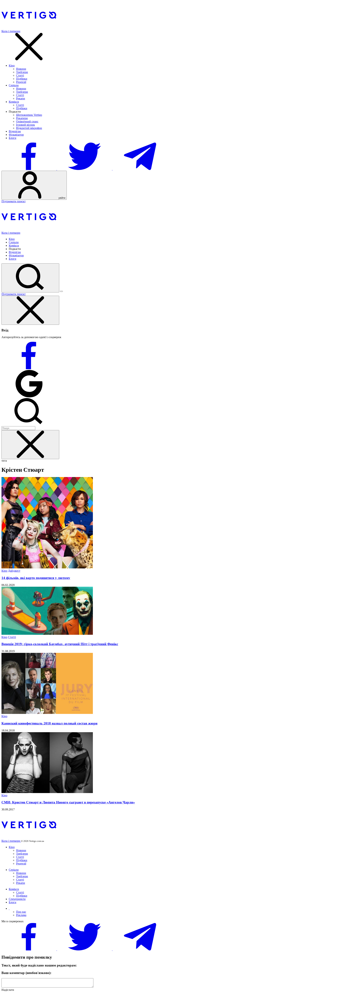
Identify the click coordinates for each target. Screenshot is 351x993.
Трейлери (22, 72)
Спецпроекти (17, 899)
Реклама (21, 915)
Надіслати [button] (7, 989)
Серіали (14, 85)
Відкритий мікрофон (29, 128)
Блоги (12, 137)
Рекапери (22, 118)
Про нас (21, 911)
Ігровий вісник (25, 124)
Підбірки (21, 78)
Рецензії (21, 82)
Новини (21, 68)
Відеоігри (15, 131)
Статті (20, 75)
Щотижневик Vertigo (29, 114)
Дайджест (14, 570)
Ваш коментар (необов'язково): (26, 973)
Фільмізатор (16, 134)
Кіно (12, 65)
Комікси (14, 101)
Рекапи (20, 98)
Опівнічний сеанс (27, 121)
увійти (61, 197)
